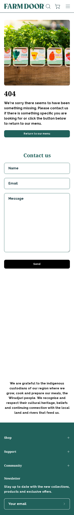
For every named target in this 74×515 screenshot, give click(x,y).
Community (13, 465)
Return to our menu (37, 133)
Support (10, 451)
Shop (8, 438)
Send (36, 264)
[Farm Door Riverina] (24, 6)
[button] (48, 6)
